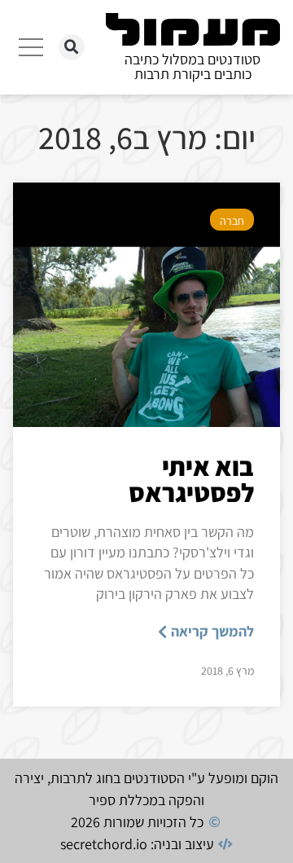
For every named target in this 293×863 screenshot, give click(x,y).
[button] (72, 47)
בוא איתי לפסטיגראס (191, 479)
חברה (232, 221)
